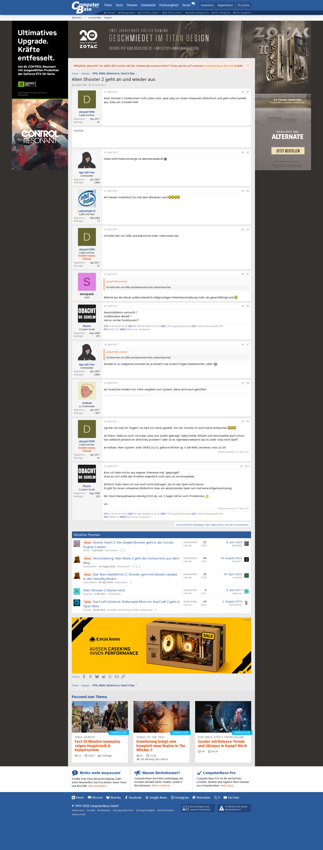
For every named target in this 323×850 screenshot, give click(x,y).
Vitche (86, 550)
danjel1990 (81, 85)
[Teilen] (242, 92)
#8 (247, 383)
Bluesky (115, 797)
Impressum (78, 810)
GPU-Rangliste (222, 12)
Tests (119, 5)
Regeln (108, 17)
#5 (247, 274)
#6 (247, 306)
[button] (84, 18)
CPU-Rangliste (243, 12)
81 (141, 755)
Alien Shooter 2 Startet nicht (104, 590)
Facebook (135, 797)
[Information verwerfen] (247, 66)
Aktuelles (77, 17)
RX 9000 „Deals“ (173, 12)
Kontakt (91, 810)
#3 (247, 190)
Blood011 (237, 561)
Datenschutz (79, 814)
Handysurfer (235, 604)
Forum (186, 5)
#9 (247, 421)
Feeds (80, 797)
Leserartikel (94, 17)
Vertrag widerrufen (123, 810)
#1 (247, 91)
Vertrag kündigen (145, 810)
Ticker (108, 5)
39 (203, 751)
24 (79, 755)
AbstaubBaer (90, 566)
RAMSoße (237, 545)
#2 (247, 152)
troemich (237, 577)
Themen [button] (132, 5)
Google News (158, 797)
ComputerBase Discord (218, 65)
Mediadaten (104, 810)
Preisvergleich (169, 5)
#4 (247, 229)
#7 (247, 344)
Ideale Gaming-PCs (198, 12)
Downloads (148, 5)
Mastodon (203, 797)
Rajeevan (88, 594)
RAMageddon (127, 12)
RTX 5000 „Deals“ (149, 12)
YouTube (233, 797)
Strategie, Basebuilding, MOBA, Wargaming (129, 609)
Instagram (182, 797)
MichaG (87, 609)
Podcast (110, 12)
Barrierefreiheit (165, 810)
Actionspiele (111, 550)
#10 (247, 466)
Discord (97, 797)
